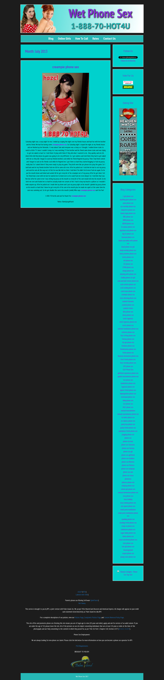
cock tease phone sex (128, 291)
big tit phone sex (128, 233)
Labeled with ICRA (82, 594)
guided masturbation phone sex (128, 376)
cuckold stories (128, 308)
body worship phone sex (128, 250)
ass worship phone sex (128, 206)
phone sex (128, 438)
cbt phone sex (128, 260)
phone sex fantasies (128, 444)
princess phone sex (128, 482)
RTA (84, 592)
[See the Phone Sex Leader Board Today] (128, 88)
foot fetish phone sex (128, 359)
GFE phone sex (128, 366)
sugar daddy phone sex (128, 533)
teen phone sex (128, 543)
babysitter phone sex (128, 210)
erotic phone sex (128, 325)
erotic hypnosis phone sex (128, 322)
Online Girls (64, 38)
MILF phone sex (128, 407)
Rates (95, 38)
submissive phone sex (128, 529)
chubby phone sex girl (128, 277)
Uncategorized (128, 550)
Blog (50, 38)
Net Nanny (82, 603)
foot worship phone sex (128, 363)
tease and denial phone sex (128, 539)
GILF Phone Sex (128, 369)
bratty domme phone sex (128, 253)
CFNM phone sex (128, 267)
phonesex (128, 479)
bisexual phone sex (128, 237)
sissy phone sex (128, 496)
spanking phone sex (128, 519)
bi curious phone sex (128, 227)
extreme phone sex (128, 332)
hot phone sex (128, 380)
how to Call (81, 38)
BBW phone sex (128, 220)
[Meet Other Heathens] (128, 174)
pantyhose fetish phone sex (128, 431)
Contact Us (109, 38)
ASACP (80, 592)
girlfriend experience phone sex (128, 373)
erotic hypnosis (128, 318)
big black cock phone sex (128, 230)
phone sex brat (128, 441)
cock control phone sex (128, 284)
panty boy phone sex (128, 424)
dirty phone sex (128, 311)
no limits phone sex (128, 417)
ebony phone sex (128, 315)
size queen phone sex (128, 506)
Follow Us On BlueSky (128, 61)
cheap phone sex (128, 271)
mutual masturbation (128, 410)
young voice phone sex (128, 557)
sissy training (128, 499)
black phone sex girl (128, 247)
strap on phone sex (128, 526)
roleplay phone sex (128, 485)
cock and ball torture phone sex (128, 281)
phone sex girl (128, 451)
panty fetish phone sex (128, 427)
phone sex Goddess (128, 458)
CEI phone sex (128, 264)
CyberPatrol (94, 600)
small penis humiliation (128, 509)
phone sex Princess (128, 465)
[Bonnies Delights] (128, 574)
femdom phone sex (128, 346)
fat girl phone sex (128, 342)
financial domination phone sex (128, 356)
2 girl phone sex (128, 196)
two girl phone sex (128, 546)
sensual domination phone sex (128, 492)
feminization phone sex (128, 349)
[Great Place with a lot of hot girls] (128, 83)
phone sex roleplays (128, 468)
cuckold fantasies (128, 301)
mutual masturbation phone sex (128, 414)
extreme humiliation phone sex (128, 328)
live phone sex (128, 404)
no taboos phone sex (128, 421)
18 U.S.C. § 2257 (124, 629)
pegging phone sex (128, 434)
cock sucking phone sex (128, 288)
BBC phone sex (128, 216)
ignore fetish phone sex (128, 390)
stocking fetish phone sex (128, 522)
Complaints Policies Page (92, 617)
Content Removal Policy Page (114, 617)
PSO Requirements (82, 646)
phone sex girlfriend (128, 455)
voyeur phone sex (128, 553)
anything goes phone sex (128, 199)
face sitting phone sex (128, 335)
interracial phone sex (128, 397)
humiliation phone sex (128, 383)
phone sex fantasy (128, 448)
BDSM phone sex (128, 223)
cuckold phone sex (128, 305)
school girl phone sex (128, 489)
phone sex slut (128, 472)
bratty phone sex (128, 257)
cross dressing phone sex (128, 298)
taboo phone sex (128, 536)
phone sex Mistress (128, 462)
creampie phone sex (65, 67)
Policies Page (79, 617)
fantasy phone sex (128, 339)
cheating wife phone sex (128, 274)
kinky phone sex (128, 400)
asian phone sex (128, 203)
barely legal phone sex (128, 213)
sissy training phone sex (128, 503)
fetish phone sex (128, 352)
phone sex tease (128, 475)
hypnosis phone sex (128, 387)
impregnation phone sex (128, 393)
